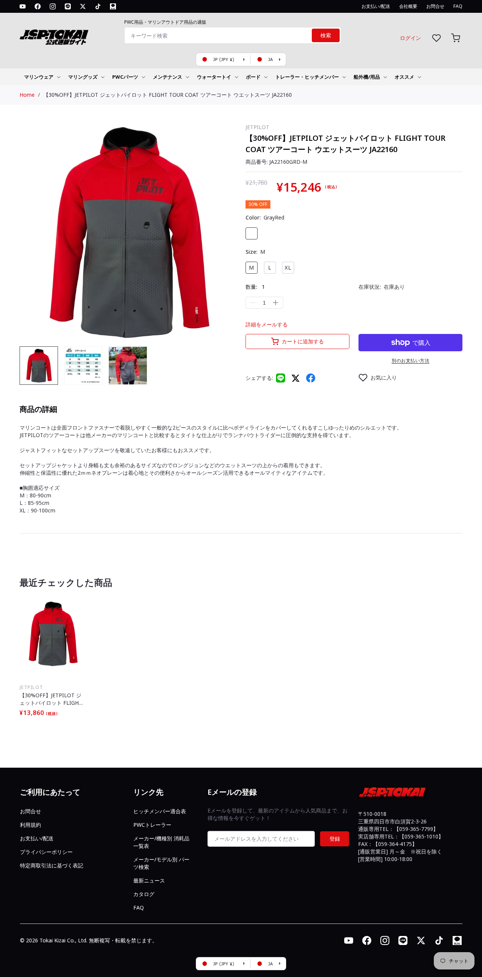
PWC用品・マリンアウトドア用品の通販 (165, 22)
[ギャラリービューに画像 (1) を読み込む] (39, 365)
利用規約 (30, 824)
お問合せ (30, 811)
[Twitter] (295, 378)
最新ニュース (149, 880)
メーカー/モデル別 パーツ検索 (161, 863)
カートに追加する (303, 341)
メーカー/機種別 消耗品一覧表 (161, 842)
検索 (325, 35)
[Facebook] (310, 378)
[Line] (280, 378)
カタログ (143, 894)
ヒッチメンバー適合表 (159, 811)
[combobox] (232, 35)
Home (27, 94)
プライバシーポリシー (46, 851)
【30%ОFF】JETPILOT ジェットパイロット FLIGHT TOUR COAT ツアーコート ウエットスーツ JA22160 (167, 94)
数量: (255, 286)
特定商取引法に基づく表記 (51, 865)
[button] (455, 38)
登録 (334, 838)
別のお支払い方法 (410, 360)
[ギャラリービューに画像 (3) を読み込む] (127, 365)
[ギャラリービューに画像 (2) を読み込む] (83, 365)
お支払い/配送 (36, 838)
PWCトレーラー (152, 824)
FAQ (138, 907)
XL (288, 267)
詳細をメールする (267, 324)
